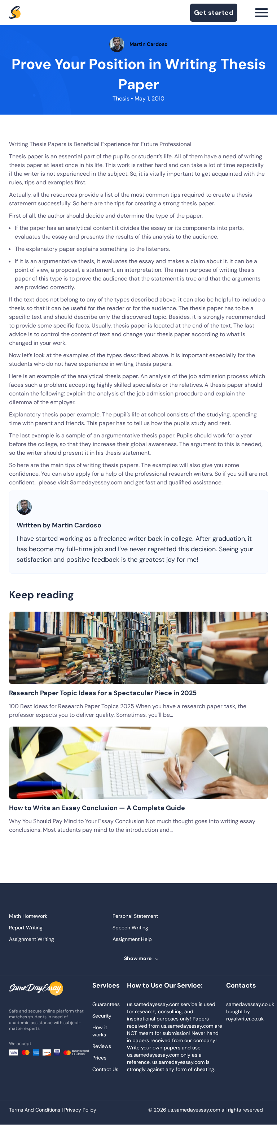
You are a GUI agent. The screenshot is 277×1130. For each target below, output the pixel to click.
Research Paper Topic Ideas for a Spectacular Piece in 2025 (103, 693)
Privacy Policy (80, 1110)
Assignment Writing (31, 939)
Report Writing (26, 927)
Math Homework (28, 916)
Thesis (121, 98)
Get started (214, 12)
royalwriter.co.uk (245, 1018)
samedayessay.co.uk (250, 1004)
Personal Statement (135, 916)
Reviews (101, 1046)
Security (101, 1016)
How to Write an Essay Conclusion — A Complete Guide (97, 808)
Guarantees (106, 1004)
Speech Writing (130, 927)
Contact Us (105, 1069)
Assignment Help (132, 939)
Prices (99, 1057)
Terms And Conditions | (36, 1110)
